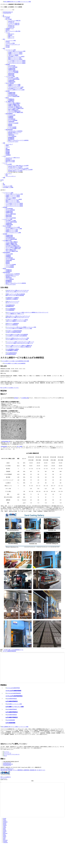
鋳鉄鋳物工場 (33, 770)
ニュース (8, 32)
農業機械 (8, 149)
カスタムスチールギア (13, 141)
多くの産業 (19, 446)
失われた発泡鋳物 (10, 83)
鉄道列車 (8, 151)
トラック (8, 147)
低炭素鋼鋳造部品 (10, 306)
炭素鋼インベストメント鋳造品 (15, 53)
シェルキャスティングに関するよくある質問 (18, 168)
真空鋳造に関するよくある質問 (15, 170)
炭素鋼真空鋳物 (11, 93)
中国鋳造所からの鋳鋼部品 (12, 299)
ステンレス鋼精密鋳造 (18, 770)
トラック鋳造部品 (12, 136)
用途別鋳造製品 (9, 129)
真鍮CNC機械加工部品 (13, 109)
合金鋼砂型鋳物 (11, 68)
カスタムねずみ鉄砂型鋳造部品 (14, 696)
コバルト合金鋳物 (12, 127)
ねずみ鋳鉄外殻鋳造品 (12, 717)
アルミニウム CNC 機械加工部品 (15, 112)
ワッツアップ (4, 778)
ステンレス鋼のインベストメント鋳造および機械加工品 (18, 346)
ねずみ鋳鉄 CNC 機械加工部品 (15, 107)
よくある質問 (9, 164)
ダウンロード (9, 173)
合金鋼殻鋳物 (11, 80)
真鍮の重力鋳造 (4, 770)
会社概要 (8, 17)
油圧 (7, 148)
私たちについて (6, 16)
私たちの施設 (9, 19)
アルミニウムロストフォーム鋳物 (15, 87)
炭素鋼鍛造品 (11, 99)
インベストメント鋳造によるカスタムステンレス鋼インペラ (19, 343)
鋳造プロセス (11, 33)
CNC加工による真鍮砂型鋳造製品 (13, 332)
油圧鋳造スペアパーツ (13, 133)
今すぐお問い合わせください (7, 749)
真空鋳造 (8, 45)
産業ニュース (11, 36)
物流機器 (8, 153)
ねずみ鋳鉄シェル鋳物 (13, 77)
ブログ (4, 156)
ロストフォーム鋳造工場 (13, 24)
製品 (4, 48)
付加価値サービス (10, 28)
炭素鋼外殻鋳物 (11, 81)
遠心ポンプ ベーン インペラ (12, 302)
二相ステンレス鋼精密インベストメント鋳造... (16, 321)
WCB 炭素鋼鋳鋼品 (10, 310)
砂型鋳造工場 (11, 21)
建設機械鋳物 (11, 139)
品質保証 (8, 29)
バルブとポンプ (9, 144)
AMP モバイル (10, 768)
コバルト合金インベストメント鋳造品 (16, 61)
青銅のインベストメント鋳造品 (15, 59)
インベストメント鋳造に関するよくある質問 (18, 165)
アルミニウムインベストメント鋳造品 (16, 63)
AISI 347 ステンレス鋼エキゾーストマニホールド (17, 291)
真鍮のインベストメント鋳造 (14, 57)
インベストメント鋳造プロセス (13, 157)
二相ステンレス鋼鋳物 (13, 55)
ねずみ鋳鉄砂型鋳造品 (11, 354)
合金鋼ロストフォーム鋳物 (14, 84)
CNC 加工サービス (41, 770)
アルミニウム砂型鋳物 (13, 72)
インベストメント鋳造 (11, 40)
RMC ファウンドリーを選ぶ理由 (13, 31)
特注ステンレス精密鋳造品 (12, 324)
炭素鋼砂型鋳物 (11, 69)
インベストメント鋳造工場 (14, 20)
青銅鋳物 (10, 125)
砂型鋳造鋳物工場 (6, 441)
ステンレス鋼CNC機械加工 (14, 103)
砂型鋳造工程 (9, 158)
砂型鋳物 (8, 64)
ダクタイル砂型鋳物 (12, 67)
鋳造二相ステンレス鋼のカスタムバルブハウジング (17, 317)
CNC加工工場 (11, 27)
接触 (4, 177)
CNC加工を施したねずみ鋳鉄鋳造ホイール (13, 649)
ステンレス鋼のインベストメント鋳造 (16, 51)
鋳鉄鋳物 (10, 770)
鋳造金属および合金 (10, 160)
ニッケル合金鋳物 (12, 128)
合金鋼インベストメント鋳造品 (15, 52)
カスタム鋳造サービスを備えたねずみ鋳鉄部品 (16, 335)
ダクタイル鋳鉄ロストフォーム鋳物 (16, 89)
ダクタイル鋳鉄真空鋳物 (13, 96)
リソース (5, 162)
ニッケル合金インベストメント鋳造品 (16, 60)
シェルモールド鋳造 (10, 43)
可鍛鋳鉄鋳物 (11, 121)
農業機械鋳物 (11, 137)
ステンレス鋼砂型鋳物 (13, 71)
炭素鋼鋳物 (10, 117)
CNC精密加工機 (24, 397)
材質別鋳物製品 (9, 113)
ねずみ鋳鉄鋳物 (11, 119)
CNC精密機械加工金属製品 (12, 350)
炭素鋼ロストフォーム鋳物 (14, 85)
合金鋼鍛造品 (11, 100)
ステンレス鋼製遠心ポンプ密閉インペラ (15, 313)
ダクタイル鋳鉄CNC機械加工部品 (15, 108)
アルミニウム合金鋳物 (13, 123)
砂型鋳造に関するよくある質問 (15, 166)
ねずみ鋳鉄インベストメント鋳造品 (16, 56)
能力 (4, 39)
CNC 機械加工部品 (10, 101)
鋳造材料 (10, 35)
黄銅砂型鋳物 (11, 73)
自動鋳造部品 (11, 135)
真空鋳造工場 (11, 25)
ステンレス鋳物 (11, 115)
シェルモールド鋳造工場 (13, 23)
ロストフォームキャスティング (13, 44)
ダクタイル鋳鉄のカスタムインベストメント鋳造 (17, 339)
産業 (4, 143)
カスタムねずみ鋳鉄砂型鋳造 (13, 690)
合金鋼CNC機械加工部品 (13, 104)
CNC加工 (8, 47)
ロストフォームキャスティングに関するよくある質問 (20, 169)
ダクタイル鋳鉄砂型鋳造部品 (9, 651)
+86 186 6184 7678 (7, 13)
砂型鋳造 (8, 41)
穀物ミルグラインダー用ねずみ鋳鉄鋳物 (15, 295)
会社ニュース (11, 37)
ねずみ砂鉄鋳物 (11, 65)
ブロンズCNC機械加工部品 (14, 111)
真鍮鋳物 (10, 124)
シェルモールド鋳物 (10, 76)
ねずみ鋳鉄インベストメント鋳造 (15, 706)
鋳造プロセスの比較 (10, 161)
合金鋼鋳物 (10, 116)
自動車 (7, 145)
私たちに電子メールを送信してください (10, 387)
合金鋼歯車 (8, 154)
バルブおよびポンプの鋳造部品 (15, 131)
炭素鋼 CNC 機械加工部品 (14, 105)
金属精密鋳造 (26, 770)
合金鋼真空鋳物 (11, 92)
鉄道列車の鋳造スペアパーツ (14, 132)
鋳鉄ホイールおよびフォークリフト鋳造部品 (18, 140)
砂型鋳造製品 (4, 446)
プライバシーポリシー (11, 176)
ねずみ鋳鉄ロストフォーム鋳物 (15, 88)
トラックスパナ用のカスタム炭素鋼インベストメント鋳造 (19, 328)
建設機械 (8, 152)
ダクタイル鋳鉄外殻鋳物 (13, 79)
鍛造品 (7, 97)
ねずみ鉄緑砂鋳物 (10, 722)
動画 (7, 174)
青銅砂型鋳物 (11, 75)
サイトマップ (4, 768)
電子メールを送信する (6, 777)
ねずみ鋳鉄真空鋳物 (12, 95)
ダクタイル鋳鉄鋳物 (12, 120)
